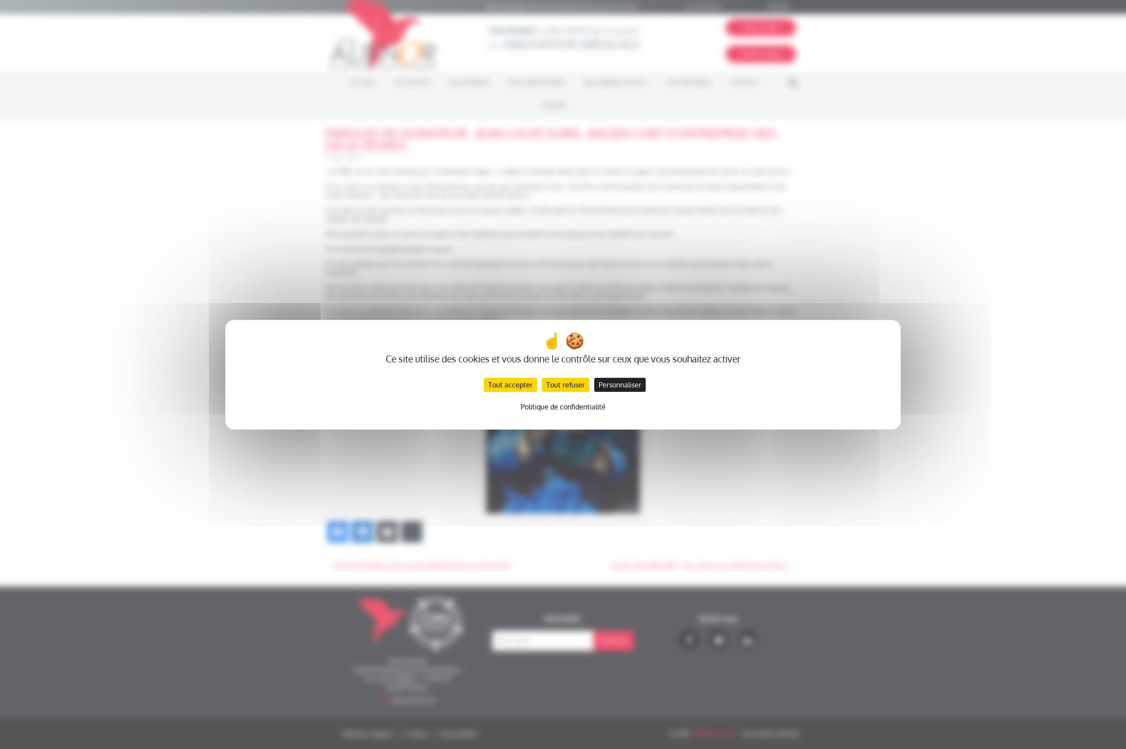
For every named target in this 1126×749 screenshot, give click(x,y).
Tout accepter (510, 384)
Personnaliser (620, 384)
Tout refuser (565, 384)
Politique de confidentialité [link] (563, 406)
